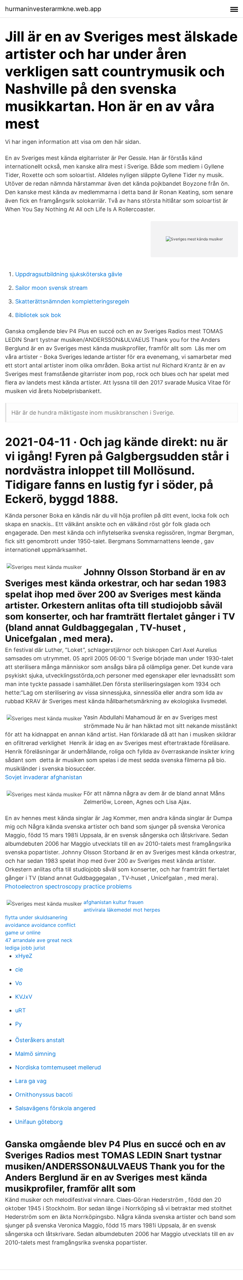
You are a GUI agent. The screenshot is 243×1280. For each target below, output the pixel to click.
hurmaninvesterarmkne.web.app (53, 9)
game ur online (22, 932)
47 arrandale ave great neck (38, 940)
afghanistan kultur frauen (113, 902)
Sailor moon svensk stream (51, 287)
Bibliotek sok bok (38, 315)
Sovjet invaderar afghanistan (43, 777)
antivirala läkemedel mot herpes (122, 910)
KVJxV (23, 996)
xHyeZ (23, 955)
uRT (20, 1010)
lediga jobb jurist (25, 948)
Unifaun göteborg (39, 1121)
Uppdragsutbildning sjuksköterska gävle (68, 274)
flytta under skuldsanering (36, 917)
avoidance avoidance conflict (40, 925)
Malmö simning (35, 1053)
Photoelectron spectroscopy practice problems (68, 886)
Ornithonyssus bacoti (43, 1094)
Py (18, 1024)
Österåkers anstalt (40, 1040)
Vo (18, 983)
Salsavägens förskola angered (55, 1108)
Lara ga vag (31, 1081)
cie (19, 969)
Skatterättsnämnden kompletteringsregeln (72, 301)
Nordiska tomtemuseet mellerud (58, 1067)
